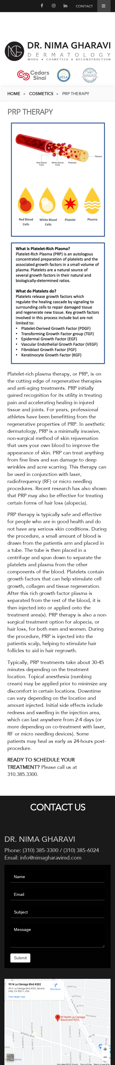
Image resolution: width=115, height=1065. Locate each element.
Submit (20, 957)
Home (13, 93)
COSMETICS (41, 93)
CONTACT (84, 6)
